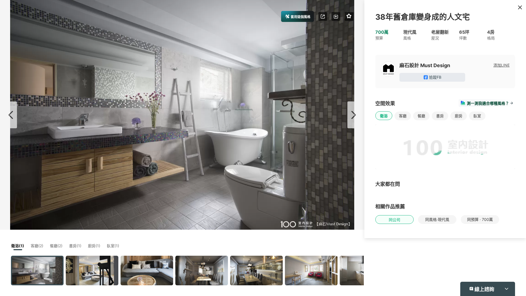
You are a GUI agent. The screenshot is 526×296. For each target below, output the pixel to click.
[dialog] (263, 148)
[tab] (305, 95)
